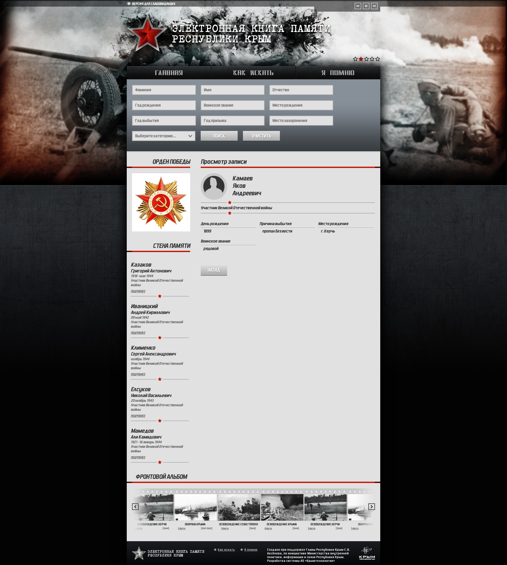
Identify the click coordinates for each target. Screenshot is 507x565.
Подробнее (138, 291)
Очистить (261, 136)
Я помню (250, 550)
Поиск (219, 136)
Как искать (226, 550)
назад (214, 270)
